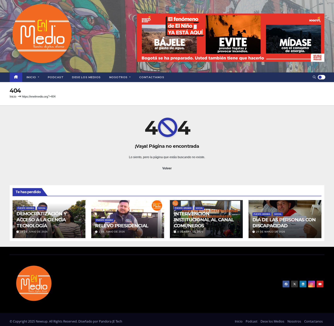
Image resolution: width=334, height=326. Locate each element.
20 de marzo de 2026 (270, 231)
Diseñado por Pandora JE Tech (100, 321)
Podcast (56, 77)
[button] (314, 77)
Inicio (31, 77)
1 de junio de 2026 (112, 231)
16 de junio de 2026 (34, 231)
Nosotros (119, 77)
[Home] (16, 77)
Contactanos (151, 77)
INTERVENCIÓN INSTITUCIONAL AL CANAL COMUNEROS (204, 219)
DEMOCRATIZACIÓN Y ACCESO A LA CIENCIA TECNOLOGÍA (41, 219)
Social (42, 208)
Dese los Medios (86, 77)
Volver (167, 168)
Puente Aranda (26, 208)
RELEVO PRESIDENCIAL (121, 225)
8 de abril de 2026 (190, 231)
